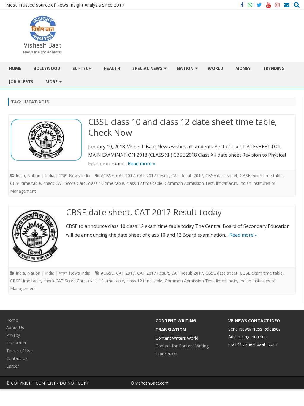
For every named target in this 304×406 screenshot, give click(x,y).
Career (12, 366)
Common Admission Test (189, 183)
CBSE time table (25, 183)
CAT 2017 (125, 175)
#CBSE (107, 175)
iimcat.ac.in (226, 183)
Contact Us (17, 358)
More (51, 81)
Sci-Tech (81, 68)
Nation (185, 68)
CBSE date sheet (221, 175)
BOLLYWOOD (47, 68)
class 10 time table (106, 183)
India (20, 175)
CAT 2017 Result (153, 175)
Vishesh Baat (43, 45)
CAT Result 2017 (187, 175)
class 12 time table (144, 183)
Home (15, 68)
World (215, 68)
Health (112, 68)
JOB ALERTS (21, 81)
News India (79, 175)
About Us (15, 327)
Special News (147, 68)
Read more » (141, 163)
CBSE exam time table (261, 175)
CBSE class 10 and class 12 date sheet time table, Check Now (182, 127)
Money (243, 68)
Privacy (13, 335)
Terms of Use (19, 350)
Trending (273, 68)
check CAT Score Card (64, 183)
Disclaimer (16, 343)
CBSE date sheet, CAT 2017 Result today (144, 212)
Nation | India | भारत (46, 175)
